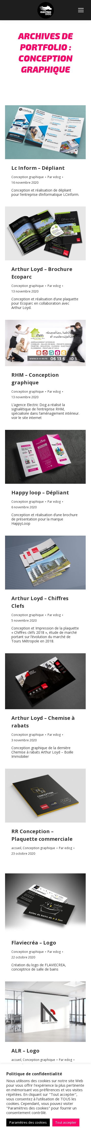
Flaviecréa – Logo (33, 942)
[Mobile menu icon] (81, 10)
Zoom (38, 132)
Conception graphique (27, 177)
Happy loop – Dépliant (40, 492)
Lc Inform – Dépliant (38, 167)
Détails (52, 132)
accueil (16, 848)
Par (54, 177)
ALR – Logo (25, 1050)
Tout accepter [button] (65, 1122)
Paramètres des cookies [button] (28, 1122)
